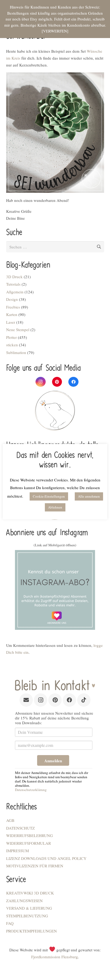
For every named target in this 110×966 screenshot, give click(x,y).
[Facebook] (73, 382)
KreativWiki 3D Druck (30, 893)
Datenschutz (20, 828)
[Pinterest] (57, 382)
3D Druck (14, 276)
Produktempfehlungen (31, 931)
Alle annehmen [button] (89, 496)
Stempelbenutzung (27, 915)
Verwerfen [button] (55, 31)
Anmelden (53, 761)
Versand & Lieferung (29, 908)
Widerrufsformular (28, 843)
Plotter (11, 337)
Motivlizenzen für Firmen (34, 865)
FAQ (10, 923)
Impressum (17, 850)
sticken (12, 344)
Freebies (13, 307)
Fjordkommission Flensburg (54, 956)
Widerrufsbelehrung (29, 835)
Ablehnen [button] (55, 507)
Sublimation (16, 352)
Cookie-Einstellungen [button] (49, 496)
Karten (11, 314)
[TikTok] (84, 700)
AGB (10, 820)
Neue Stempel (17, 329)
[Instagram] (41, 382)
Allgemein (14, 291)
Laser (10, 322)
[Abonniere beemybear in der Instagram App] (55, 590)
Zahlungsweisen (24, 900)
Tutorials (13, 284)
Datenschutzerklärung (31, 789)
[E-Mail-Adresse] (26, 700)
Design (12, 299)
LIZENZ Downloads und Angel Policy (46, 858)
